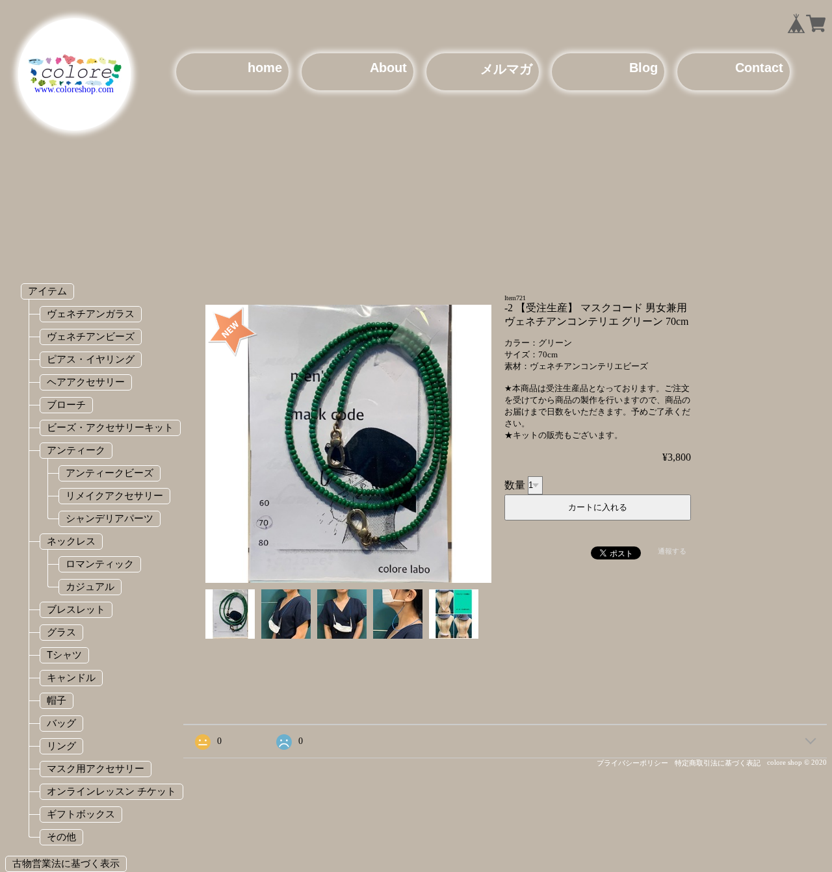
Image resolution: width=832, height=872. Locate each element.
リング (61, 745)
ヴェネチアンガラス (91, 313)
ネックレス (71, 540)
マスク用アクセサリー (95, 768)
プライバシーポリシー (632, 763)
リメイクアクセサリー (114, 495)
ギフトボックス (81, 813)
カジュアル (90, 586)
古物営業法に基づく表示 (66, 863)
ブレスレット (76, 609)
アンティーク (76, 449)
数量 (514, 484)
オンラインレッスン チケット (111, 791)
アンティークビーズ (109, 472)
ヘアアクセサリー (86, 381)
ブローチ (66, 404)
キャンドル (71, 677)
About (388, 67)
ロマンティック (100, 563)
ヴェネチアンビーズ (91, 336)
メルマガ (506, 68)
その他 (61, 836)
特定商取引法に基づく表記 (717, 763)
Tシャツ (64, 654)
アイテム (47, 290)
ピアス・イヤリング (91, 359)
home (265, 67)
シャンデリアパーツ (109, 518)
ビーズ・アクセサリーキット (110, 427)
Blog (643, 67)
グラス (61, 631)
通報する (672, 551)
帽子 (56, 700)
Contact (759, 67)
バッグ (61, 722)
